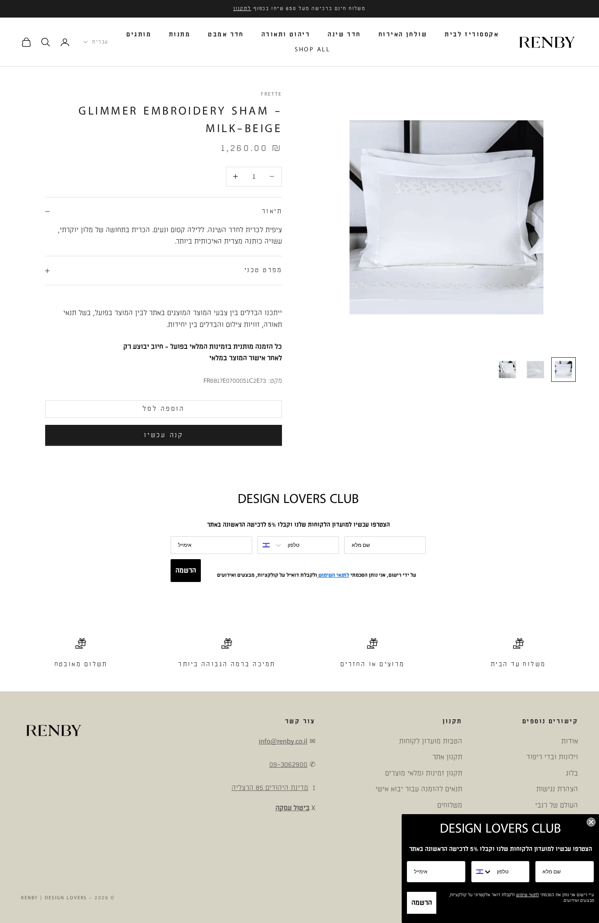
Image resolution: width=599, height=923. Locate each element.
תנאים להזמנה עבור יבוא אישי (418, 789)
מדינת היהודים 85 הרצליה (270, 788)
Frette (271, 94)
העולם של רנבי (556, 805)
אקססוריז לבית (472, 34)
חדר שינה (344, 34)
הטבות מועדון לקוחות (430, 741)
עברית (100, 42)
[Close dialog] (591, 822)
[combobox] (270, 545)
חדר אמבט (226, 34)
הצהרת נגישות (557, 789)
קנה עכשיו (163, 435)
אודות (569, 741)
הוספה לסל (163, 409)
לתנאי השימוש (333, 575)
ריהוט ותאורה (285, 34)
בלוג (572, 773)
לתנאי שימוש (527, 895)
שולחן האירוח (402, 34)
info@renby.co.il (283, 741)
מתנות (179, 34)
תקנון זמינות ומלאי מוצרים (423, 773)
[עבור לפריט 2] (535, 369)
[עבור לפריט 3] (507, 369)
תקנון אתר (447, 757)
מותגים (138, 34)
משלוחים (449, 805)
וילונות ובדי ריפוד (552, 757)
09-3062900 (288, 764)
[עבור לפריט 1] (563, 369)
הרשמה (185, 570)
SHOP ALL (312, 49)
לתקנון (242, 9)
